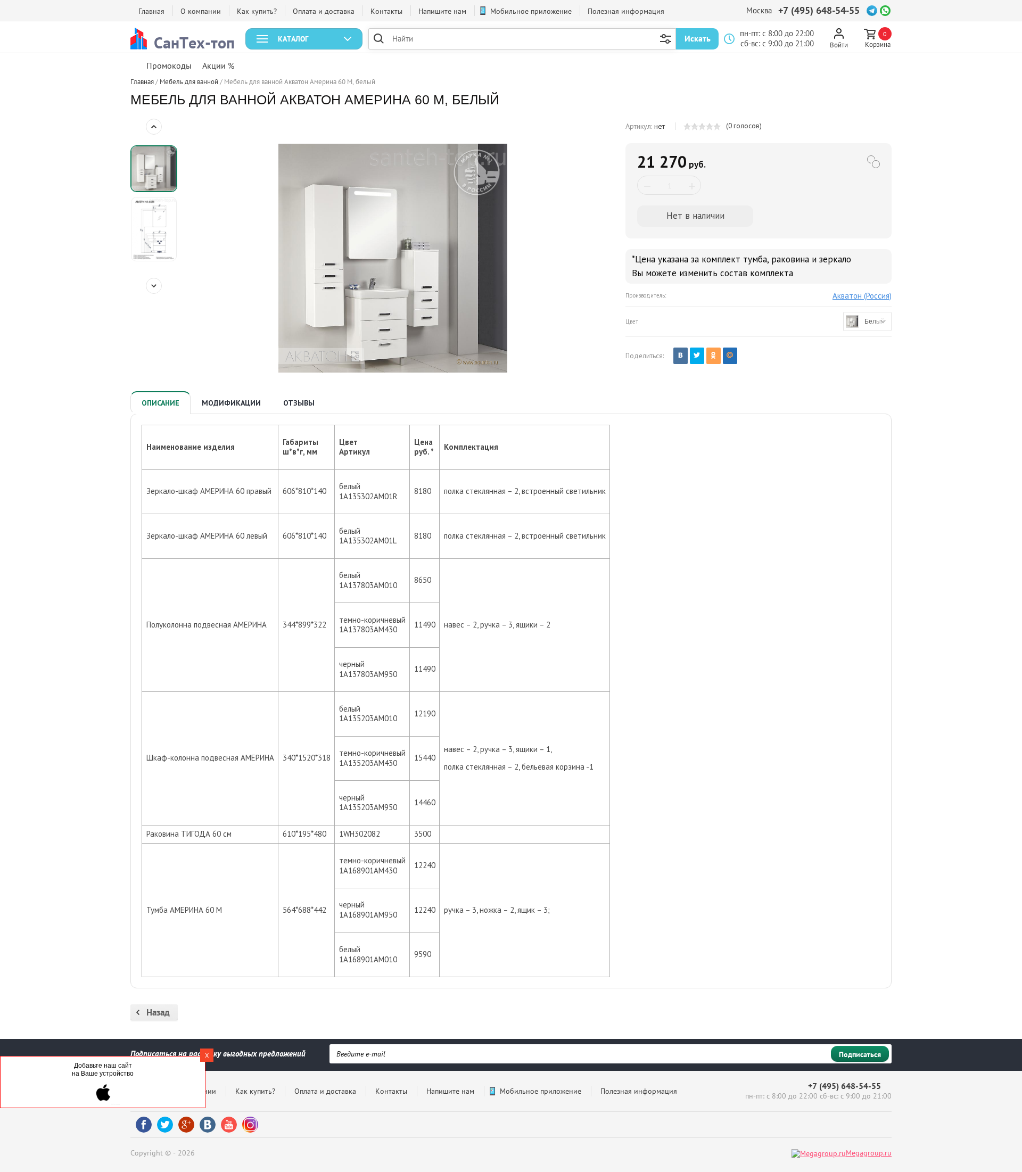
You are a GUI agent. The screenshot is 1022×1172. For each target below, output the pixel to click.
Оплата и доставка (324, 11)
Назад (158, 1012)
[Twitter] (697, 356)
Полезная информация (626, 11)
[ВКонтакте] (680, 356)
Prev (154, 127)
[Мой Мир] (730, 356)
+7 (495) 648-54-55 (819, 10)
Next (154, 286)
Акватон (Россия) (862, 296)
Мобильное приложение (531, 11)
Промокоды (169, 65)
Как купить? (257, 11)
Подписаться (860, 1054)
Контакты (386, 11)
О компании (200, 11)
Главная (151, 11)
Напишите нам (442, 11)
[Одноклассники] (713, 356)
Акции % (218, 65)
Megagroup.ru (869, 1153)
